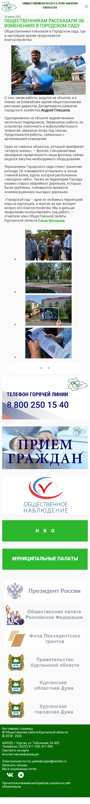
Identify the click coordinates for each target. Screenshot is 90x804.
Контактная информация (20, 754)
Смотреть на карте (15, 750)
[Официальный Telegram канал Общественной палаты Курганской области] (21, 775)
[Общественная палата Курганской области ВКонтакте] (10, 775)
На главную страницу (17, 728)
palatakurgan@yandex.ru (49, 761)
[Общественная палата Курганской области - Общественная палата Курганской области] (9, 6)
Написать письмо (14, 765)
